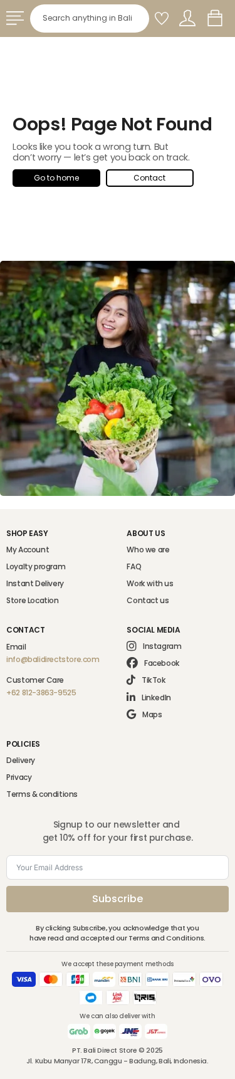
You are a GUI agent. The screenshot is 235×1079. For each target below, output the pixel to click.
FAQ (134, 566)
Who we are (148, 549)
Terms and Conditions (166, 938)
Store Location (32, 600)
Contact (149, 177)
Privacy (18, 777)
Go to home (56, 177)
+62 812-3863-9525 (41, 692)
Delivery (20, 760)
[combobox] (89, 18)
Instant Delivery (35, 583)
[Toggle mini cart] (215, 18)
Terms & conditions (42, 794)
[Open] (15, 18)
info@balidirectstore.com (52, 659)
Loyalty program (35, 566)
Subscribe (117, 899)
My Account (27, 549)
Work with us (150, 583)
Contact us (148, 600)
